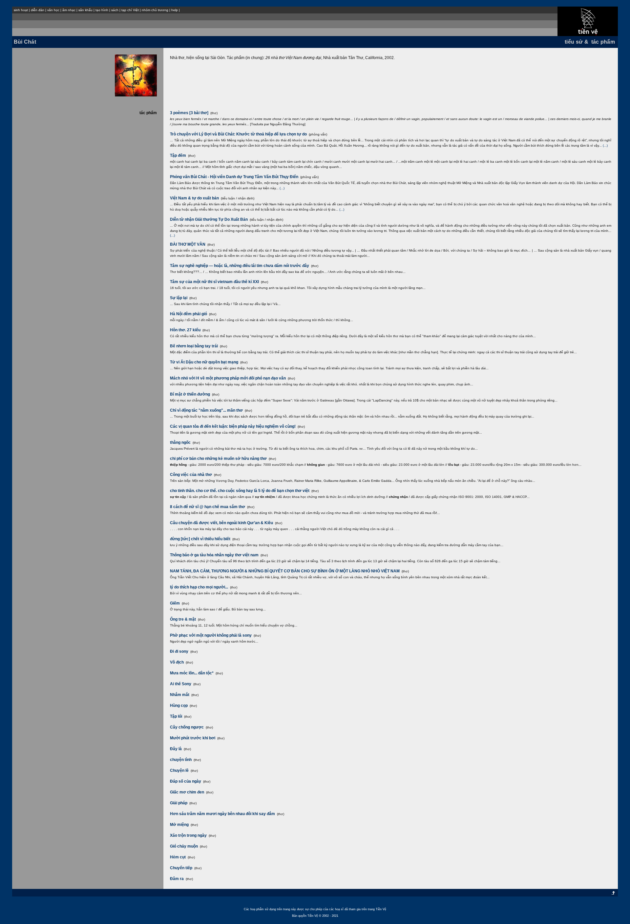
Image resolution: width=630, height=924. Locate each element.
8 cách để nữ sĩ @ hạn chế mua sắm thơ (207, 506)
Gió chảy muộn (184, 846)
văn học (53, 10)
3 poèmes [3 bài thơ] (189, 113)
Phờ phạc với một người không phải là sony (211, 635)
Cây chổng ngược (187, 727)
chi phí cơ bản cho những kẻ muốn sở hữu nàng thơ (218, 458)
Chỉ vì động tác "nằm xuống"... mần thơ (206, 410)
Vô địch (177, 662)
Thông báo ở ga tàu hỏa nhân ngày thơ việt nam (214, 555)
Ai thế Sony (180, 684)
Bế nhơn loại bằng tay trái (194, 346)
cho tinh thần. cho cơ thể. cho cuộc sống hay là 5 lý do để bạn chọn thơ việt (239, 490)
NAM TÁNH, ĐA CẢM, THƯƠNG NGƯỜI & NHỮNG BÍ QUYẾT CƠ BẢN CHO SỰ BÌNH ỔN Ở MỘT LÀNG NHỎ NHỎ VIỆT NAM (285, 571)
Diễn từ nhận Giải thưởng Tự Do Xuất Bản (209, 219)
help (174, 10)
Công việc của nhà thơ (191, 474)
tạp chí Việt (130, 10)
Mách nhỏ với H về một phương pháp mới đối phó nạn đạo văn (228, 378)
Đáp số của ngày (185, 781)
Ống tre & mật (183, 619)
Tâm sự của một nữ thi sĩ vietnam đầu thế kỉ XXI (214, 281)
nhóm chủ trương (155, 10)
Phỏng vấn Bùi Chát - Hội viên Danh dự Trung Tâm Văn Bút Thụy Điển (234, 177)
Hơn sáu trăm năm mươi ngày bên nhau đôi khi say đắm (222, 813)
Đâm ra (177, 878)
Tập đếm (178, 155)
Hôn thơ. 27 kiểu (185, 330)
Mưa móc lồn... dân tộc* (192, 673)
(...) (605, 145)
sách (114, 10)
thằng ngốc (180, 442)
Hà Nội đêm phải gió (188, 314)
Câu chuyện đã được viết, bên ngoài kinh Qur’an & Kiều (221, 523)
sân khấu (85, 10)
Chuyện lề (179, 770)
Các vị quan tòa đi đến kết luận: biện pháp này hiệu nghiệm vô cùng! (233, 426)
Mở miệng (179, 824)
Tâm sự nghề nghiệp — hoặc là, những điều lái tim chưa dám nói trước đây (239, 265)
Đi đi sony (179, 651)
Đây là (176, 749)
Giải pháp (178, 803)
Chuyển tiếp (181, 868)
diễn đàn (37, 10)
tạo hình (101, 10)
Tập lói (176, 716)
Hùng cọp (179, 705)
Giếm (175, 603)
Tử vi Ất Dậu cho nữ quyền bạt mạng (204, 362)
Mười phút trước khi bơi (192, 738)
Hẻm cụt (178, 857)
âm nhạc (68, 10)
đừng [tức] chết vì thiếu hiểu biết (200, 539)
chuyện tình (181, 759)
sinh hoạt (21, 10)
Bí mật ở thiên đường (190, 394)
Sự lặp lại (178, 298)
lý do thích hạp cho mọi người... (199, 587)
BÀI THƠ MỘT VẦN (187, 244)
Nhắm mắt (179, 694)
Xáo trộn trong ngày (188, 835)
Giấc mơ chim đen (187, 792)
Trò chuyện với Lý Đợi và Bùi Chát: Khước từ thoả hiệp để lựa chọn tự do (238, 134)
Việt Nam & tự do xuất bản (194, 198)
